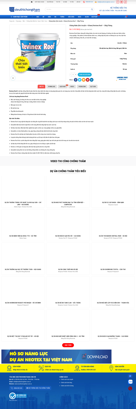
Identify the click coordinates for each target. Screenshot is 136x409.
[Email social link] (83, 80)
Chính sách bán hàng (66, 382)
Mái (24, 21)
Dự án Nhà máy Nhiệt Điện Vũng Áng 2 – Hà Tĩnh (68, 336)
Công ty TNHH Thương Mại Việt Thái (26, 400)
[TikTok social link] (125, 2)
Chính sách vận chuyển (67, 379)
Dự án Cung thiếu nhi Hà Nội (68, 269)
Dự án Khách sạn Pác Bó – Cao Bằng (68, 236)
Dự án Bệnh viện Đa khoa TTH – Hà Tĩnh (23, 236)
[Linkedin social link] (91, 80)
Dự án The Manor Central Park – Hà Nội (113, 236)
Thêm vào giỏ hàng (84, 74)
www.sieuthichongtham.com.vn (23, 384)
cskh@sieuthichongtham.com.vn (105, 2)
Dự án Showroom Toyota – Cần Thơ (113, 269)
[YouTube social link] (121, 2)
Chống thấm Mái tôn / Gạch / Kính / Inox (36, 21)
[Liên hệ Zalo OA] (130, 382)
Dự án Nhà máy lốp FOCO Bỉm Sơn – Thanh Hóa (113, 303)
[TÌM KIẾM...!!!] (92, 9)
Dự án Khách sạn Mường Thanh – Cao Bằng (113, 336)
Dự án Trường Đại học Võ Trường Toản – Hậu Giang (23, 269)
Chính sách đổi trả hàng (67, 386)
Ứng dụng (18, 21)
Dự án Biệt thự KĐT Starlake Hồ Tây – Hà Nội (23, 336)
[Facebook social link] (117, 2)
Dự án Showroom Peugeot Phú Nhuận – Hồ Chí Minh (23, 303)
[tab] (41, 86)
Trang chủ (12, 21)
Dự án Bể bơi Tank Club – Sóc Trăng (68, 303)
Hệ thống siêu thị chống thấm (39, 388)
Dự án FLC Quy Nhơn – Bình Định (113, 202)
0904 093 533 (89, 2)
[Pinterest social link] (87, 80)
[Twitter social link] (80, 80)
